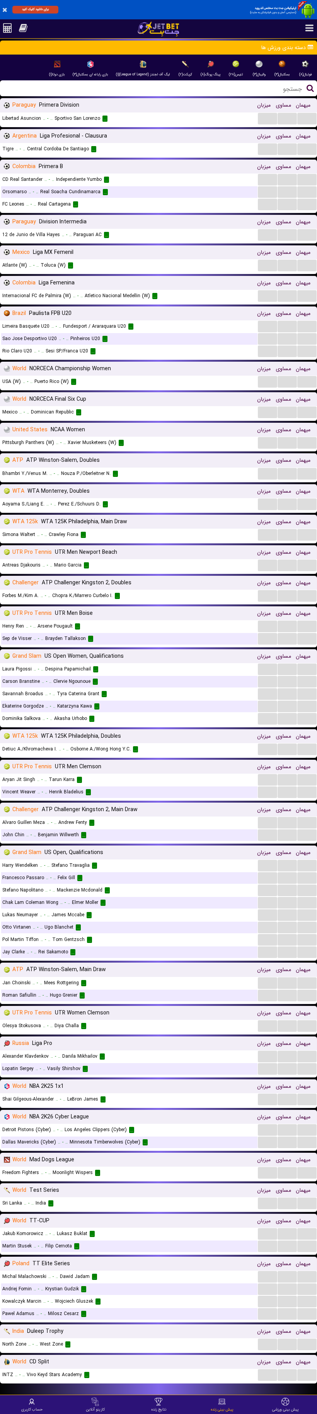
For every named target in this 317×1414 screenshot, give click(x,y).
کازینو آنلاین (95, 1409)
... (267, 118)
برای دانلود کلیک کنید (35, 9)
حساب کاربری (32, 1409)
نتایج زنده (158, 1409)
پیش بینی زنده (222, 1409)
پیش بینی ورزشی (285, 1409)
